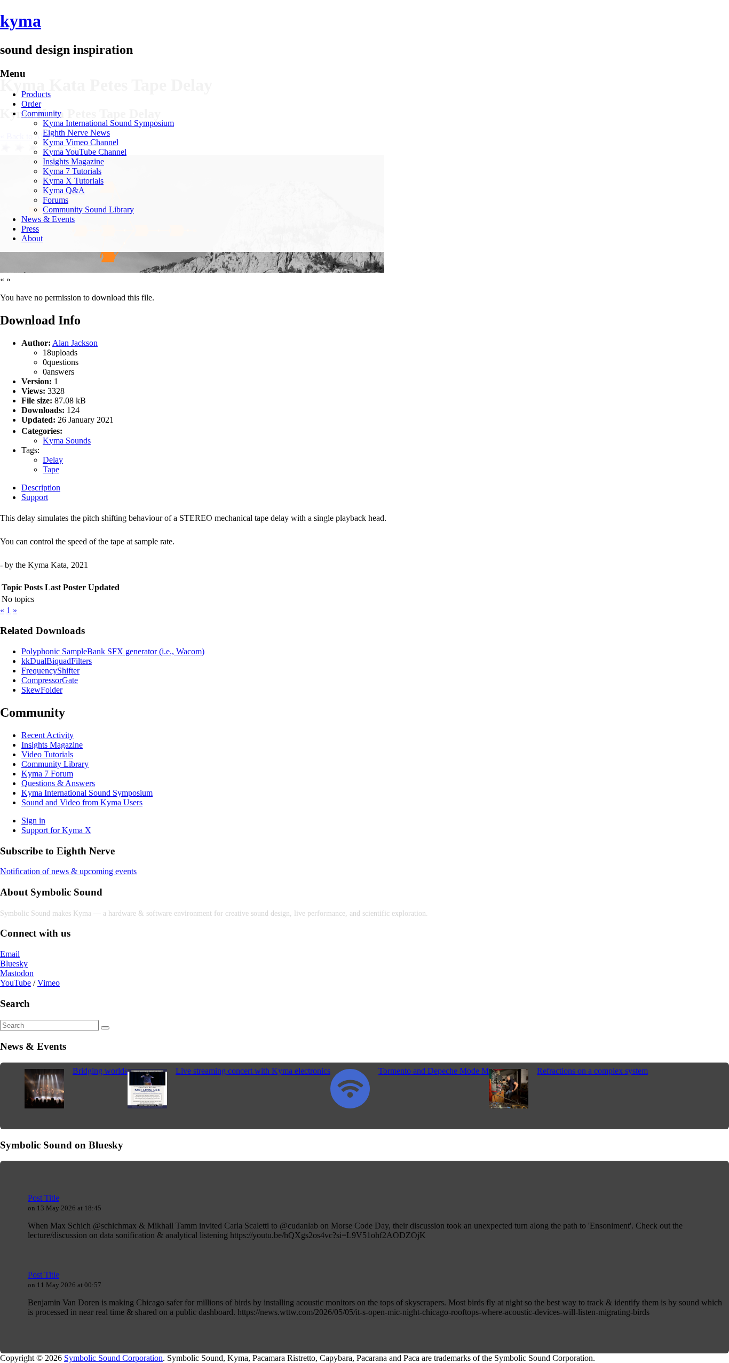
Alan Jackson (75, 342)
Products (36, 94)
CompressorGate (49, 680)
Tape (51, 469)
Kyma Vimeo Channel (80, 142)
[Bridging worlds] (44, 1105)
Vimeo (48, 982)
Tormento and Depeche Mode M (433, 1070)
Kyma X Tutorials (73, 180)
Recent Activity (47, 735)
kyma (20, 20)
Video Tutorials (47, 754)
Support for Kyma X (56, 830)
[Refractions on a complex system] (508, 1105)
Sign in (33, 820)
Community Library (55, 763)
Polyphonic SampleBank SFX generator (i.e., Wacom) (112, 651)
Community (41, 113)
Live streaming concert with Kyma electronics (253, 1070)
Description (40, 487)
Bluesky (14, 963)
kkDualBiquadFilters (56, 660)
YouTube (15, 982)
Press (30, 228)
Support (34, 497)
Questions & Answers (58, 783)
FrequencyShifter (50, 670)
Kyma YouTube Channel (84, 151)
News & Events (48, 219)
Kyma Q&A (64, 190)
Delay (53, 459)
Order (31, 103)
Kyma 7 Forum (47, 773)
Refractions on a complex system (592, 1070)
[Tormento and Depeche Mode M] (350, 1105)
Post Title (43, 1197)
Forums (55, 199)
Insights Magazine (73, 161)
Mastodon (17, 973)
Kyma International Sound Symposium (108, 123)
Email (10, 953)
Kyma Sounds (67, 440)
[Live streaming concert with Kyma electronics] (147, 1105)
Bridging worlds (100, 1070)
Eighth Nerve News (76, 132)
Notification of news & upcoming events (68, 871)
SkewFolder (41, 689)
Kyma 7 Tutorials (72, 171)
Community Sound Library (88, 209)
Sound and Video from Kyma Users (81, 802)
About (32, 238)
